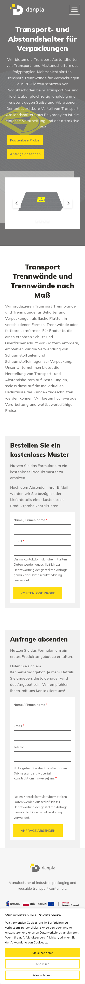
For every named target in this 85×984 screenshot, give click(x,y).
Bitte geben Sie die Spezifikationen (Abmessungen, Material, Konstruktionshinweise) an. (40, 773)
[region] (42, 946)
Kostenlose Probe (38, 593)
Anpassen (42, 964)
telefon (19, 747)
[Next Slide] (68, 203)
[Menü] (74, 9)
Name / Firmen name (30, 520)
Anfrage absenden (38, 830)
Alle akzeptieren (42, 953)
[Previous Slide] (17, 203)
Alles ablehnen (42, 975)
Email (19, 541)
